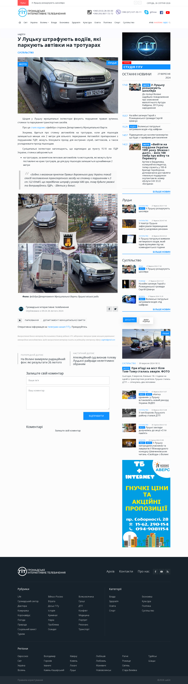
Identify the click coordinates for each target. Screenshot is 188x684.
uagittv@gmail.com (108, 340)
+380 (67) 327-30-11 (131, 12)
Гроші (82, 601)
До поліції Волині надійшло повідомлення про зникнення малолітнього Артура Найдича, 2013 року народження (155, 101)
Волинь (44, 22)
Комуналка (23, 610)
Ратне (125, 656)
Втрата (51, 601)
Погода (21, 619)
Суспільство (128, 22)
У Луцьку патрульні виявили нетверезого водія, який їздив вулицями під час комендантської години (154, 243)
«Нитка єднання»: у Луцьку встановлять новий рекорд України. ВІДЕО (154, 398)
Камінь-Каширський (54, 670)
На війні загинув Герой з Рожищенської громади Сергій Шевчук (145, 118)
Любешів (100, 656)
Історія (51, 610)
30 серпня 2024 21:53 (159, 424)
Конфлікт (83, 610)
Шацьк (151, 660)
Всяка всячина (86, 596)
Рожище (142, 281)
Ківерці (73, 656)
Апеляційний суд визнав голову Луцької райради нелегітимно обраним (94, 361)
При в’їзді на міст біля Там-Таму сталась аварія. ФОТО (146, 369)
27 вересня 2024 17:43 (159, 205)
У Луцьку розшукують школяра (48, 3)
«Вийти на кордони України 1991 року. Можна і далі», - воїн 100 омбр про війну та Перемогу (155, 151)
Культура (87, 22)
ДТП (81, 605)
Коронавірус (24, 615)
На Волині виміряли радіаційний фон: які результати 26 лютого (43, 360)
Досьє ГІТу (53, 605)
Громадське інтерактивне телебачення (47, 307)
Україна (33, 22)
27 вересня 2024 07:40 (159, 220)
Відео (165, 22)
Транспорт (84, 629)
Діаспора (22, 605)
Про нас (143, 571)
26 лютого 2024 (55, 310)
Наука (51, 619)
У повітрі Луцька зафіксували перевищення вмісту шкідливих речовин (153, 226)
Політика (107, 22)
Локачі (73, 665)
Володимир (49, 656)
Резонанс (83, 624)
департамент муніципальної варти (64, 320)
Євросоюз (23, 656)
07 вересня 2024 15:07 (159, 391)
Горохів (48, 660)
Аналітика (158, 22)
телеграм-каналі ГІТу (59, 326)
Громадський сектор (28, 601)
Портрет (83, 619)
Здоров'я (76, 22)
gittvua (153, 12)
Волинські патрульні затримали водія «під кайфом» (145, 128)
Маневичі (101, 665)
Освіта (97, 22)
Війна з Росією (55, 596)
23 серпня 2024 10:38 (156, 440)
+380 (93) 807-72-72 (103, 13)
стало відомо (38, 127)
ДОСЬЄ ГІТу (129, 320)
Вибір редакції (146, 321)
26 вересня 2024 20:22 (159, 236)
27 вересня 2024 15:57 (156, 281)
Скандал (52, 629)
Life (19, 596)
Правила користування (30, 680)
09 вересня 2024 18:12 (149, 363)
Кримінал (52, 615)
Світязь (126, 665)
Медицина (84, 615)
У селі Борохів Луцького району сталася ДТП (152, 414)
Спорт (117, 22)
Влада (54, 22)
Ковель (73, 660)
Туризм (21, 633)
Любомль (101, 660)
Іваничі (47, 665)
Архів (151, 22)
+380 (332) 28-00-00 (103, 10)
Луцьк (141, 266)
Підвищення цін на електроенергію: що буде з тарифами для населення (148, 136)
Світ (26, 22)
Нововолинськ (103, 670)
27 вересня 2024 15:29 (155, 296)
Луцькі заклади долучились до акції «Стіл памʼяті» (152, 430)
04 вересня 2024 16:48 (159, 410)
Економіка (64, 22)
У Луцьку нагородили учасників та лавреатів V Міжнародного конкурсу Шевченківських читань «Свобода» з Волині (153, 448)
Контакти (126, 571)
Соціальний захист (27, 629)
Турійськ (152, 656)
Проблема (53, 624)
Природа (22, 624)
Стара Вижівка (129, 670)
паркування (32, 320)
